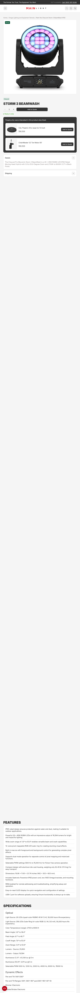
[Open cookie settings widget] (4, 988)
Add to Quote (32, 109)
